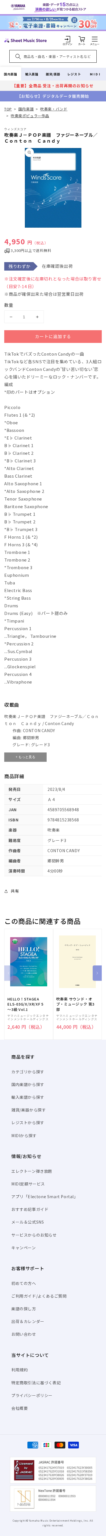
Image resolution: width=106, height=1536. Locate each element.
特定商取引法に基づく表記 (36, 1382)
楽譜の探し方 (23, 1308)
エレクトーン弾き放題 (31, 1171)
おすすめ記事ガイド (29, 1209)
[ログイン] (67, 39)
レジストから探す (27, 1122)
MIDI (95, 74)
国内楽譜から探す (27, 1084)
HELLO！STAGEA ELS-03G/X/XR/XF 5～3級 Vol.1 (25, 1004)
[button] (95, 39)
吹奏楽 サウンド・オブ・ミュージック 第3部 (75, 1004)
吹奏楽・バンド (53, 109)
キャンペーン (23, 1247)
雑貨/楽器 (53, 74)
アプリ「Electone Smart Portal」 (44, 1196)
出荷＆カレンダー (27, 1321)
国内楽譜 (10, 74)
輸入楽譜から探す (27, 1097)
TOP (8, 109)
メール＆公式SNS (27, 1222)
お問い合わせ (23, 1334)
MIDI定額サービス (28, 1184)
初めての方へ (23, 1283)
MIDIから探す (24, 1135)
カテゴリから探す (27, 1071)
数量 (8, 305)
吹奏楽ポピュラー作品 (30, 115)
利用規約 (19, 1369)
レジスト (74, 74)
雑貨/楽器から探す (28, 1110)
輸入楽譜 (31, 74)
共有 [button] (15, 891)
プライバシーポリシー (32, 1395)
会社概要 (19, 1408)
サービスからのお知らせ (34, 1235)
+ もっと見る (25, 757)
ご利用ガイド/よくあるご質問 (38, 1296)
